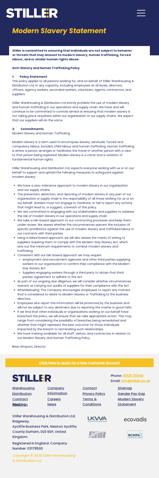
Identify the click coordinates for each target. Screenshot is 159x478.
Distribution (22, 393)
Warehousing (23, 388)
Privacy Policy (94, 393)
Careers (54, 399)
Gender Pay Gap (131, 393)
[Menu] (141, 13)
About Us (20, 404)
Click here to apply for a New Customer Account (79, 362)
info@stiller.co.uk (135, 381)
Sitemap (125, 388)
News (51, 404)
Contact (90, 388)
